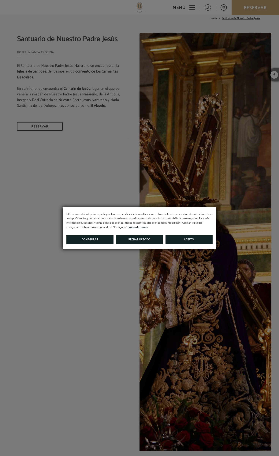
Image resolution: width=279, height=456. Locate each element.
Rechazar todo (139, 239)
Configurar (90, 239)
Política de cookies (138, 227)
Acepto (189, 239)
